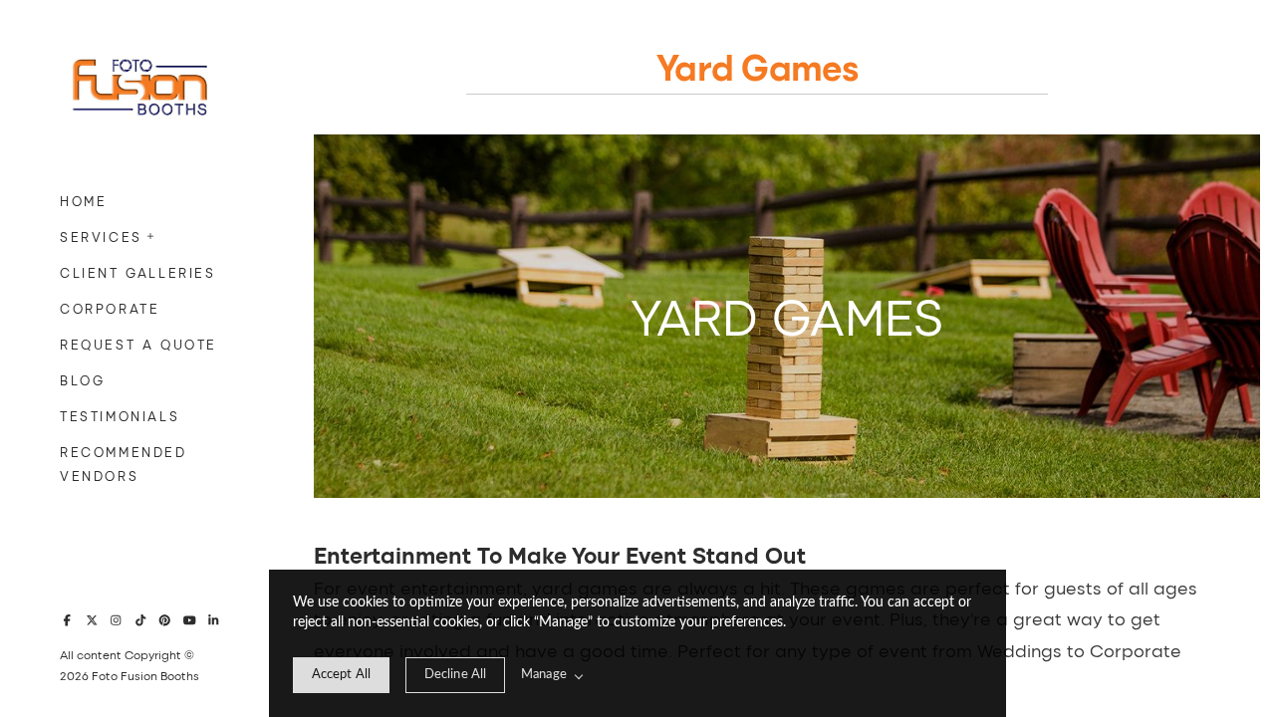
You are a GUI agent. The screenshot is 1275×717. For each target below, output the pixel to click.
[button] (151, 234)
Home (83, 200)
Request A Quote (138, 344)
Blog (82, 379)
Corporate (109, 308)
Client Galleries (138, 272)
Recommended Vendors (123, 463)
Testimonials (119, 415)
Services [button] (101, 236)
